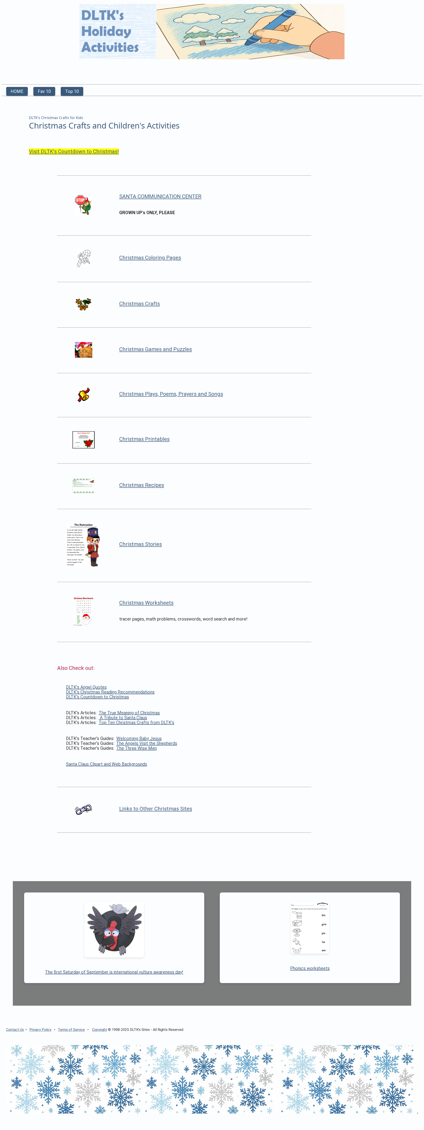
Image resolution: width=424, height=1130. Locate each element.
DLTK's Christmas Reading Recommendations (110, 692)
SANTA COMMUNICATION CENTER (160, 196)
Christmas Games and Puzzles (155, 349)
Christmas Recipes (141, 485)
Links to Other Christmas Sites (155, 809)
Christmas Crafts (139, 304)
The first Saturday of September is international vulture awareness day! (114, 972)
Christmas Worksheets (146, 603)
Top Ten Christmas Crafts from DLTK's (136, 722)
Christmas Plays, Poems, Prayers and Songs (171, 394)
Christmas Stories (140, 544)
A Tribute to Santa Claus (123, 717)
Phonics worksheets (310, 968)
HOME (17, 91)
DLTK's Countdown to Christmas (97, 697)
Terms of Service (71, 1030)
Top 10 (72, 91)
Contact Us (15, 1030)
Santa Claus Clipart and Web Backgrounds (106, 764)
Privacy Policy (40, 1030)
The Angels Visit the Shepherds (146, 743)
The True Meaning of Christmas (129, 712)
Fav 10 (44, 91)
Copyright (99, 1030)
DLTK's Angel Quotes (86, 687)
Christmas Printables (144, 439)
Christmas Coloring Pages (150, 258)
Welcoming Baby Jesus (139, 738)
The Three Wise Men (136, 748)
